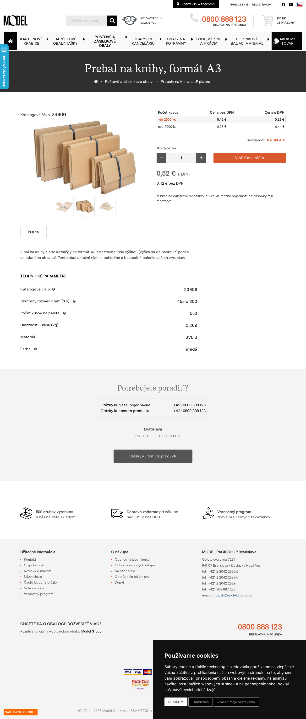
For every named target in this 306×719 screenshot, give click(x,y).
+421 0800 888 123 (189, 405)
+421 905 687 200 (221, 589)
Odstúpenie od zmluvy (132, 577)
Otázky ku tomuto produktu (153, 456)
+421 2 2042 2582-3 (223, 571)
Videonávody (34, 588)
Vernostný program (38, 594)
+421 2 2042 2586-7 (223, 577)
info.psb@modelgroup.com (232, 595)
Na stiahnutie (125, 571)
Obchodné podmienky (132, 559)
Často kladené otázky (41, 582)
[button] (33, 41)
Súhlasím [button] (176, 702)
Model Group (91, 631)
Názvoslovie (33, 577)
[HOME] (97, 81)
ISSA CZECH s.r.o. (143, 711)
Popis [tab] (33, 232)
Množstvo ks (166, 148)
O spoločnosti (34, 565)
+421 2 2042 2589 (221, 583)
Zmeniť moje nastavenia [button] (236, 702)
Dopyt (119, 582)
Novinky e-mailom (37, 571)
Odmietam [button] (200, 702)
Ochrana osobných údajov (135, 565)
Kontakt (30, 559)
